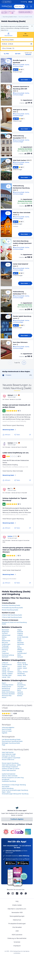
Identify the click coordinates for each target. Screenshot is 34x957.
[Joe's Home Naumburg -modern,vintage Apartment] (6, 249)
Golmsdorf (5, 657)
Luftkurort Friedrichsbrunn (7, 663)
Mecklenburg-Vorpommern (6, 689)
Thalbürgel (5, 646)
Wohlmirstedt (6, 640)
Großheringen (6, 644)
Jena (18, 646)
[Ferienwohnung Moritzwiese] (6, 300)
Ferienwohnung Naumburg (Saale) (12, 607)
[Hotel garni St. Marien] (6, 119)
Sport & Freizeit (6, 729)
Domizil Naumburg (7, 788)
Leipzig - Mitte (21, 675)
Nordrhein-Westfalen (8, 694)
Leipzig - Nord (21, 666)
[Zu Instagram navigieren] (12, 893)
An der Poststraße (22, 637)
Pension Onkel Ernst (8, 759)
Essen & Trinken (7, 731)
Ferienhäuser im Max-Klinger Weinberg (14, 785)
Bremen (19, 695)
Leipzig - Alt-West (22, 664)
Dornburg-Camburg (8, 655)
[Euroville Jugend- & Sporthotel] (6, 70)
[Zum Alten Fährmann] (6, 349)
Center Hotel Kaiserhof (20, 264)
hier (7, 30)
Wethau (4, 637)
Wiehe (19, 655)
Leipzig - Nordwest (7, 672)
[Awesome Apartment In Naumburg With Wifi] (6, 95)
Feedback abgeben (17, 819)
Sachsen (19, 683)
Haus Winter (5, 786)
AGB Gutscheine (17, 934)
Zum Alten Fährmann (20, 342)
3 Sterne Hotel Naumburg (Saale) (12, 617)
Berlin (19, 690)
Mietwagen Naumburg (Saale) (11, 743)
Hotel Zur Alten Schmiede (21, 212)
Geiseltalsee (21, 673)
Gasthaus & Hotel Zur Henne (10, 768)
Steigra (19, 630)
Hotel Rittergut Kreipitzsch (10, 767)
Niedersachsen (6, 686)
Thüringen (20, 686)
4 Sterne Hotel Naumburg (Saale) (12, 615)
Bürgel (19, 639)
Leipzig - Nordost (22, 672)
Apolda (19, 648)
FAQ (17, 901)
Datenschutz (17, 920)
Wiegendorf (5, 631)
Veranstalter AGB (17, 912)
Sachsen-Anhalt (22, 688)
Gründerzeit (5, 779)
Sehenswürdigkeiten (8, 727)
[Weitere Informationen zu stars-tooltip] (17, 91)
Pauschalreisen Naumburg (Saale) (12, 741)
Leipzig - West (6, 677)
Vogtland (4, 666)
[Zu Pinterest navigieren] (21, 893)
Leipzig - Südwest (7, 673)
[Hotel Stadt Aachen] (6, 169)
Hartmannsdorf (22, 653)
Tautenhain (5, 653)
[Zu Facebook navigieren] (8, 893)
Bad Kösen (20, 642)
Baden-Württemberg (8, 692)
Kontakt (23, 1)
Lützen (4, 651)
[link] (27, 6)
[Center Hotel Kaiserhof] (6, 274)
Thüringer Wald (6, 675)
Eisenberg (5, 649)
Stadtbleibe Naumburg (9, 781)
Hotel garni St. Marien (20, 109)
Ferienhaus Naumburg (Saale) (11, 605)
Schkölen (20, 635)
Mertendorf (5, 630)
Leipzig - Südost (22, 668)
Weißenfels (20, 644)
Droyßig (19, 651)
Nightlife (4, 733)
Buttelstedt (5, 648)
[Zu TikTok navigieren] (17, 893)
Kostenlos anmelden (25, 12)
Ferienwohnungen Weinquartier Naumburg (15, 794)
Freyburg (20, 633)
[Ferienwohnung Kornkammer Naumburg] (6, 196)
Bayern (4, 683)
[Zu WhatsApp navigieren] (25, 893)
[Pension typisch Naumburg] (6, 326)
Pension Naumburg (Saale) (10, 610)
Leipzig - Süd (6, 668)
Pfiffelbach (20, 649)
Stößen (19, 640)
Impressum (17, 946)
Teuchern (5, 633)
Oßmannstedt (6, 635)
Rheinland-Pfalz (7, 695)
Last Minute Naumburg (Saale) (11, 739)
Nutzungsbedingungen (17, 916)
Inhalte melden (17, 905)
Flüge (3, 745)
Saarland (20, 692)
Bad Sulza (5, 642)
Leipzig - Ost (5, 670)
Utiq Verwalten (17, 927)
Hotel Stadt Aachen (19, 160)
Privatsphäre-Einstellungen (17, 923)
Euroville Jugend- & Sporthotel (11, 758)
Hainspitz (20, 657)
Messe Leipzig (21, 663)
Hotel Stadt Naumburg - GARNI (11, 765)
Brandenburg (21, 685)
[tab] (8, 34)
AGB (17, 931)
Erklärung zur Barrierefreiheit (17, 938)
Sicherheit (17, 942)
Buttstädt (20, 631)
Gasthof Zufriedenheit (8, 774)
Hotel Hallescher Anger (9, 754)
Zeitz (3, 639)
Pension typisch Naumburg (22, 316)
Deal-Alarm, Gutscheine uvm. (17, 909)
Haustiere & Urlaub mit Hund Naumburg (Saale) (14, 623)
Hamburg (20, 694)
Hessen (4, 697)
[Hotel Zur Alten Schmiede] (6, 223)
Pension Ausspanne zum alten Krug (13, 777)
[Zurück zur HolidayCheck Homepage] (7, 6)
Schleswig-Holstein (7, 685)
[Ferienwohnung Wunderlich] (6, 144)
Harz (18, 670)
